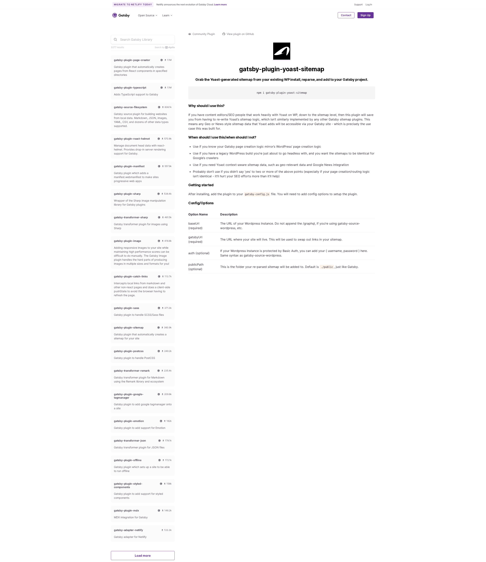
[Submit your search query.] (115, 39)
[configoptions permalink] (186, 203)
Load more (143, 555)
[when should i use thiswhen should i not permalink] (186, 137)
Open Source (146, 15)
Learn (165, 15)
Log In (369, 4)
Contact (346, 15)
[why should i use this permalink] (186, 106)
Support (358, 4)
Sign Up (366, 15)
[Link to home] (121, 15)
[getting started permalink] (186, 185)
